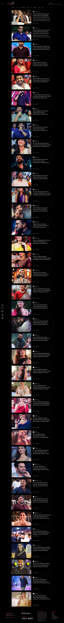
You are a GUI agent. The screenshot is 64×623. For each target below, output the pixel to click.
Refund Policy (54, 618)
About (53, 613)
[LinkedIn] (22, 613)
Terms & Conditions (55, 617)
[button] (51, 7)
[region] (2, 305)
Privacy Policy (54, 616)
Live (31, 7)
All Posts (13, 7)
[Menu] (2, 3)
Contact (53, 615)
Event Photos (17, 7)
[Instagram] (1, 620)
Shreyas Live (35, 7)
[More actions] (50, 11)
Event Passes (23, 7)
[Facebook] (1, 619)
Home (53, 612)
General (28, 7)
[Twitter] (26, 613)
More (42, 7)
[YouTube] (27, 613)
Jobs (39, 7)
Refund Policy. (43, 620)
